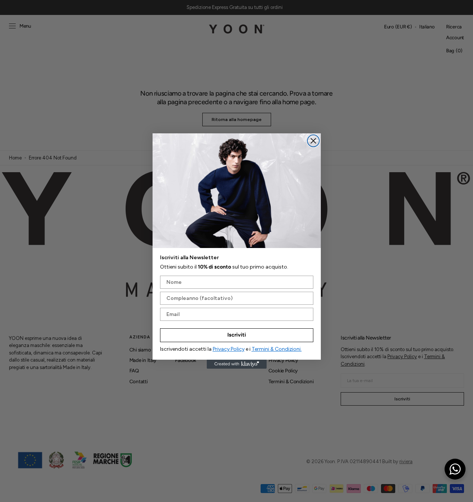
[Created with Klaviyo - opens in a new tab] (237, 364)
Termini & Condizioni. (277, 349)
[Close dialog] (313, 141)
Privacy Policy (229, 349)
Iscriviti (236, 335)
